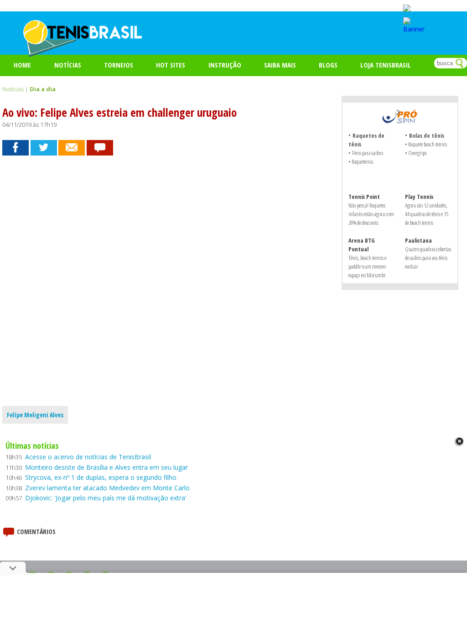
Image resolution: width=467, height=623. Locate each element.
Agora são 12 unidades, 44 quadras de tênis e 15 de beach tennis (426, 214)
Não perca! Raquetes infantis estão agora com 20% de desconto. (371, 214)
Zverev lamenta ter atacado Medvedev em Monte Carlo (107, 487)
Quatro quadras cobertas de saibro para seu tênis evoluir (428, 257)
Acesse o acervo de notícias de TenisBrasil (88, 456)
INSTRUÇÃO (224, 64)
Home (22, 64)
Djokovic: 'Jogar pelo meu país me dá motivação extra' (106, 497)
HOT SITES (170, 64)
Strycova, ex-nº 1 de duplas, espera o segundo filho (100, 477)
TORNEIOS (118, 64)
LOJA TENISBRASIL (385, 64)
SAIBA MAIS (280, 64)
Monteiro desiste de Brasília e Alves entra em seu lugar (106, 467)
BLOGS (328, 64)
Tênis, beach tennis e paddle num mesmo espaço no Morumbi (367, 266)
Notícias (67, 64)
